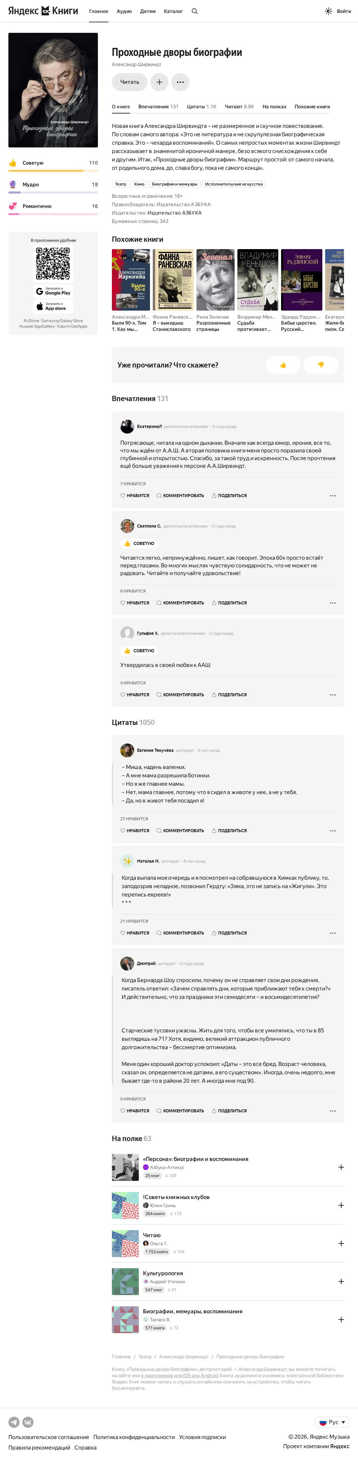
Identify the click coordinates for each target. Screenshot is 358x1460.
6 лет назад (195, 861)
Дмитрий (146, 963)
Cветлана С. (149, 526)
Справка (85, 1447)
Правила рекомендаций (39, 1447)
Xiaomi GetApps (72, 326)
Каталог (173, 11)
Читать (129, 82)
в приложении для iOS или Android (179, 1375)
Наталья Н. (148, 861)
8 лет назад (209, 750)
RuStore (31, 320)
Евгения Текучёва (155, 750)
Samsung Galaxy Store (62, 320)
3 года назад (224, 526)
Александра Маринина (138, 317)
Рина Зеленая (212, 317)
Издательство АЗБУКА (175, 213)
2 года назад (221, 633)
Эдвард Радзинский (304, 317)
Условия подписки (202, 1437)
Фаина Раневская (173, 317)
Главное (98, 11)
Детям (148, 11)
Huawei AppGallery (37, 326)
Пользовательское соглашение (48, 1437)
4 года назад (224, 426)
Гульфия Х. (148, 633)
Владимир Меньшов (261, 317)
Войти (344, 11)
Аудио (124, 11)
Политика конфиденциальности (134, 1437)
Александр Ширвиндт (137, 64)
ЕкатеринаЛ (149, 426)
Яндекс (340, 1446)
